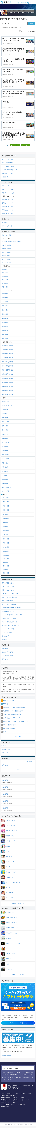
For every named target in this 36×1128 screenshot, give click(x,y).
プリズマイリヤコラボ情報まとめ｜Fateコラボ (14, 721)
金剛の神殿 (6, 534)
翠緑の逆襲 (5, 314)
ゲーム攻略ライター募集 (7, 1104)
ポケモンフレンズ (10, 872)
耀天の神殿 (6, 497)
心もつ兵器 (5, 430)
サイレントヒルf (10, 953)
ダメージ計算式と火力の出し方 (10, 625)
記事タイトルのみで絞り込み (28, 31)
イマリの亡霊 (5, 491)
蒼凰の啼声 (5, 322)
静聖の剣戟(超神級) (7, 345)
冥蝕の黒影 (5, 326)
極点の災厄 (5, 283)
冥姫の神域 (5, 297)
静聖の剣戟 (5, 273)
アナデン (7, 851)
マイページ (4, 753)
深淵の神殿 (6, 506)
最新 (26, 761)
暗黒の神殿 (6, 539)
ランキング (32, 761)
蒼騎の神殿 (6, 518)
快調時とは (4, 765)
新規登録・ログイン (7, 749)
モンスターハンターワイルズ (13, 943)
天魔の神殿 (6, 555)
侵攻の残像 (5, 450)
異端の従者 (5, 483)
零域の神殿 (6, 566)
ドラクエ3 (8, 959)
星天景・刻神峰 (6, 259)
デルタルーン (9, 964)
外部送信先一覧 (5, 1106)
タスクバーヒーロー (11, 922)
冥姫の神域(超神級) (7, 353)
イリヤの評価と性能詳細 (8, 728)
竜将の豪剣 (5, 438)
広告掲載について (5, 1100)
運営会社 (3, 1102)
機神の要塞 (5, 318)
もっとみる (17, 769)
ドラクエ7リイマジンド (12, 933)
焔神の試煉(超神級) (7, 386)
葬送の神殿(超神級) (7, 349)
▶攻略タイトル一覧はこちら (18, 903)
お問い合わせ (16, 1100)
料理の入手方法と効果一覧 (9, 622)
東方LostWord (9, 892)
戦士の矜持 (5, 471)
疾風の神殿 (6, 543)
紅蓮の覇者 (5, 301)
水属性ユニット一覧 (7, 203)
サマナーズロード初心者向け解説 (11, 241)
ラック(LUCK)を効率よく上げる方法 (12, 615)
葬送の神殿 (5, 293)
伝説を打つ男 (5, 459)
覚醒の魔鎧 (5, 276)
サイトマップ (25, 1100)
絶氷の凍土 (5, 334)
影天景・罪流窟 (6, 262)
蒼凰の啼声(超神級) (7, 374)
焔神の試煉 (5, 269)
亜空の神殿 (6, 573)
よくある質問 (5, 636)
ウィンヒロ (8, 856)
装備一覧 (4, 222)
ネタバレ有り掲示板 (7, 652)
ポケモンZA (8, 938)
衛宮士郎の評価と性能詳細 (8, 725)
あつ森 (7, 948)
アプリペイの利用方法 (8, 162)
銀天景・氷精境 (6, 252)
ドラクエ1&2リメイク (11, 928)
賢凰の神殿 (6, 559)
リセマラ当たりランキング (9, 166)
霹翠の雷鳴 (5, 330)
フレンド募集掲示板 (7, 655)
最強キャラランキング (8, 173)
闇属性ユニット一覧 (7, 213)
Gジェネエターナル (10, 841)
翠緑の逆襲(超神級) (7, 366)
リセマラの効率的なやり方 (9, 170)
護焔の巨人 (5, 417)
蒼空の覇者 (5, 479)
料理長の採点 (5, 467)
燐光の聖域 (5, 310)
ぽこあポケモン (9, 912)
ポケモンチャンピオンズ (12, 917)
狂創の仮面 (5, 413)
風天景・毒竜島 (6, 255)
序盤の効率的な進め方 (8, 583)
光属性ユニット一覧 (7, 210)
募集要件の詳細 (6, 1055)
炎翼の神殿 (6, 562)
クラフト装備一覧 (7, 226)
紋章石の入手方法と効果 (9, 618)
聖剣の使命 (5, 426)
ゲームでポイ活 (22, 2)
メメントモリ (9, 898)
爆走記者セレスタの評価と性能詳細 (11, 714)
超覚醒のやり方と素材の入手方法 (11, 607)
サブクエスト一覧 (7, 632)
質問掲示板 (5, 659)
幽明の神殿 (6, 502)
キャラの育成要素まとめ (9, 604)
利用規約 (22, 1097)
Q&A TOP (4, 746)
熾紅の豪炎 (5, 338)
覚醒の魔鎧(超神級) (7, 390)
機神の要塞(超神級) (7, 370)
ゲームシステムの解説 (8, 586)
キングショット (9, 861)
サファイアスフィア (11, 820)
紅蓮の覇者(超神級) (7, 357)
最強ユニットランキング (9, 189)
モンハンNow (9, 867)
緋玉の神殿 (6, 514)
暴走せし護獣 (5, 422)
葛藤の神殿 (6, 551)
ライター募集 (11, 1102)
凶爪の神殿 (6, 547)
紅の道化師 (5, 434)
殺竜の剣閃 (5, 409)
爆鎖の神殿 (6, 510)
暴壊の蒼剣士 (5, 446)
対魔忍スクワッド (10, 836)
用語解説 (4, 639)
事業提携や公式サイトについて (9, 1097)
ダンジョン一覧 (6, 235)
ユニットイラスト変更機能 (9, 597)
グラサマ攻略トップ (7, 159)
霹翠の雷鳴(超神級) (7, 378)
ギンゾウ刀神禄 (6, 487)
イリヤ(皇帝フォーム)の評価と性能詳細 (12, 711)
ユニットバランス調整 (8, 629)
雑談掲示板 (5, 177)
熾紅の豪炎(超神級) (7, 382)
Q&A (3, 662)
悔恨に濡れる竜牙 (7, 405)
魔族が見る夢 (5, 442)
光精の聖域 (5, 287)
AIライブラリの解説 (7, 600)
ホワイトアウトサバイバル (12, 882)
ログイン (32, 2)
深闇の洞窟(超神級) (7, 362)
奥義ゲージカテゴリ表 (8, 193)
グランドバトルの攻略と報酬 (10, 593)
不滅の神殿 (6, 530)
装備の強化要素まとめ (8, 611)
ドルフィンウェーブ (11, 825)
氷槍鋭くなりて (6, 401)
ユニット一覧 (5, 186)
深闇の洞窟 (5, 306)
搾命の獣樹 (5, 280)
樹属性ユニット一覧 (7, 206)
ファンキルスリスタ (11, 830)
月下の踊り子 (5, 475)
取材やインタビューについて (8, 1095)
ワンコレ (7, 887)
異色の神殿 (6, 526)
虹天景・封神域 (6, 245)
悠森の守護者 (5, 454)
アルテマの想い (27, 1093)
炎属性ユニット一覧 (7, 199)
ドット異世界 (9, 877)
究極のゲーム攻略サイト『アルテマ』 (11, 1093)
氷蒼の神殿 (6, 522)
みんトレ (7, 846)
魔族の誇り (5, 463)
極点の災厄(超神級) (7, 394)
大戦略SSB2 (8, 969)
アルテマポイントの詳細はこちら (18, 1023)
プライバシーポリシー (22, 1104)
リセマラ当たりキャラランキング (10, 718)
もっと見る (18, 736)
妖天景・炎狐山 (6, 248)
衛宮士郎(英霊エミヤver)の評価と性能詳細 (13, 707)
